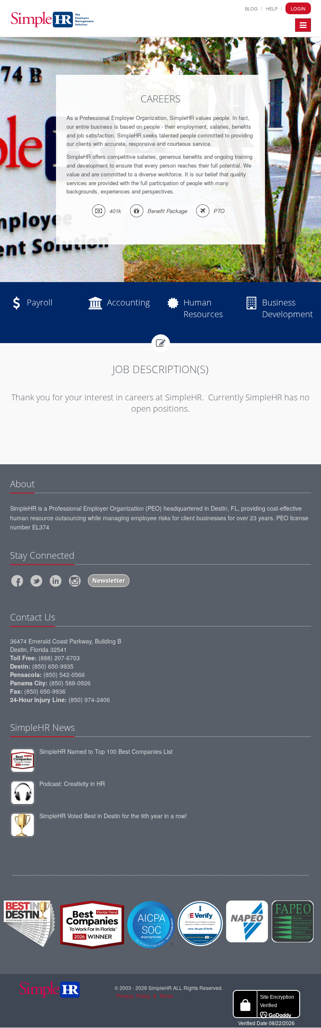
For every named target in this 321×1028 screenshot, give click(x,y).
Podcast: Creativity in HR (72, 783)
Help (272, 8)
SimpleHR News (42, 727)
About (22, 483)
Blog (251, 8)
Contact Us (32, 617)
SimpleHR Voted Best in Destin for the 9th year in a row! (113, 816)
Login (298, 8)
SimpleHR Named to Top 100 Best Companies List (106, 751)
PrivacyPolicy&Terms (145, 995)
